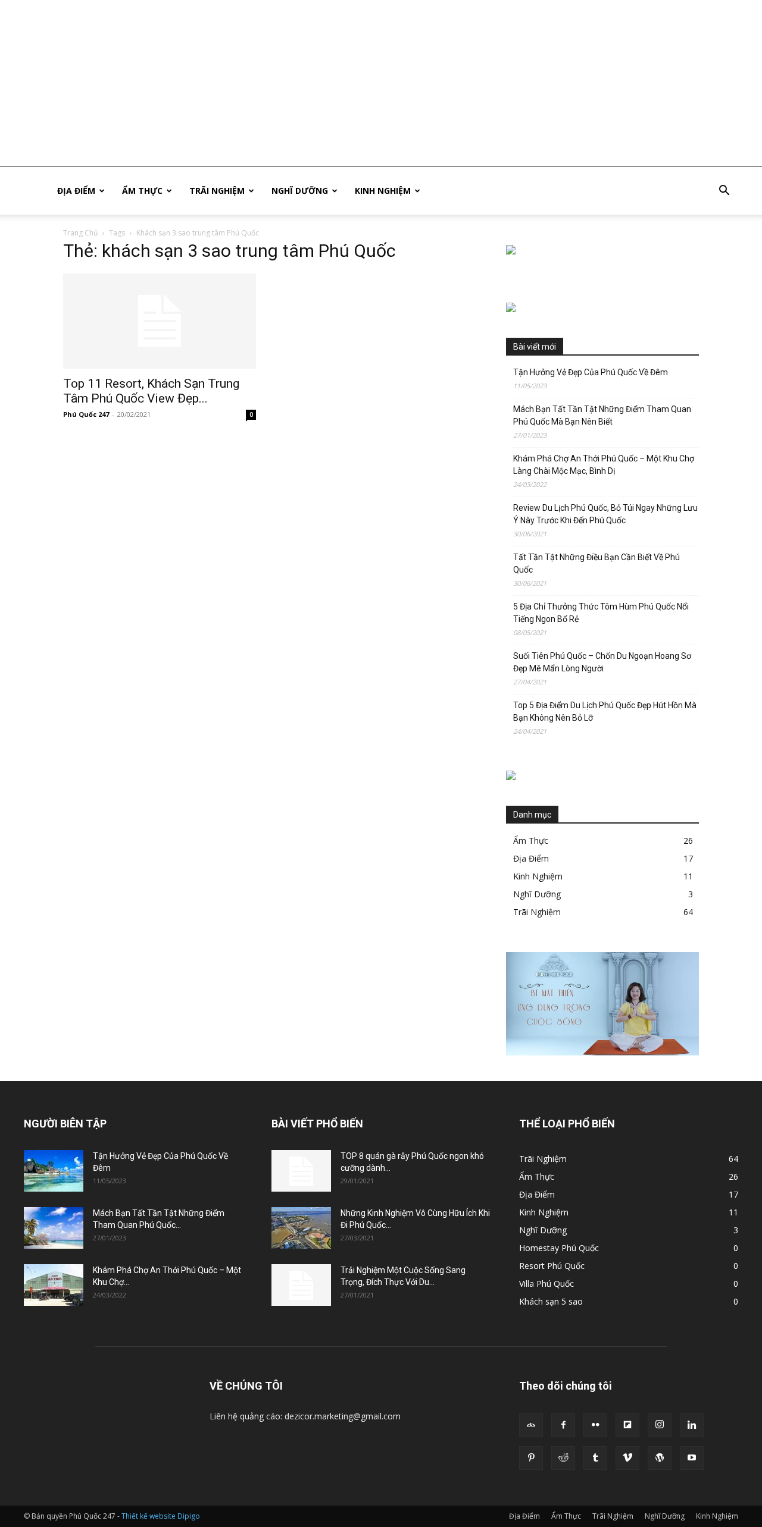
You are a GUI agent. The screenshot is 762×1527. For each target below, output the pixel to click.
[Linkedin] (692, 1425)
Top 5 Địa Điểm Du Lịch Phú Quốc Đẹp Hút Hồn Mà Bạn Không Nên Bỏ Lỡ (605, 711)
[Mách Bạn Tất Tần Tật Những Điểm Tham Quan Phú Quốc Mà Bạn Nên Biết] (53, 1228)
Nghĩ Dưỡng (299, 190)
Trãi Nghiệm (217, 190)
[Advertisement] (357, 83)
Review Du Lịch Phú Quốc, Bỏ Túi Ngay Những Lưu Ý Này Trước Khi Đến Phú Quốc (605, 514)
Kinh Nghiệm (383, 190)
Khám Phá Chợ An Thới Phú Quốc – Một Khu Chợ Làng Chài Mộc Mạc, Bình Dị (603, 465)
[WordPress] (660, 1458)
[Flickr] (595, 1425)
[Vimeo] (627, 1458)
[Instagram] (660, 1425)
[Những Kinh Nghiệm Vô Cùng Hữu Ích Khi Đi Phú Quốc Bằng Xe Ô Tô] (301, 1228)
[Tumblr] (595, 1458)
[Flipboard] (627, 1425)
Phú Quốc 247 (86, 414)
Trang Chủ (80, 233)
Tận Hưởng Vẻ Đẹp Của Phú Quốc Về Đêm (590, 372)
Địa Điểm (76, 190)
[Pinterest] (531, 1458)
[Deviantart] (531, 1425)
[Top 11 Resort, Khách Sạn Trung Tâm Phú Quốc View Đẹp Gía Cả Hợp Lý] (159, 321)
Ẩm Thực (142, 190)
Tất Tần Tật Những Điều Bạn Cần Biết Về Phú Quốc (596, 563)
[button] (724, 191)
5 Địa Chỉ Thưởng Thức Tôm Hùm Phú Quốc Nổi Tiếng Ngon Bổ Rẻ (601, 613)
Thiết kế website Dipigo (160, 1516)
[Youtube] (692, 1458)
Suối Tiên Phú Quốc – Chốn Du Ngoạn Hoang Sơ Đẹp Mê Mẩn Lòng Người (602, 662)
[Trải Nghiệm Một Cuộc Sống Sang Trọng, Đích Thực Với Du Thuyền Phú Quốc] (301, 1285)
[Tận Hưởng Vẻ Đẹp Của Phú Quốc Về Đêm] (53, 1171)
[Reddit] (563, 1458)
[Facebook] (563, 1425)
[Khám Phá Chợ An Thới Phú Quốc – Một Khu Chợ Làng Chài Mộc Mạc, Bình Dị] (53, 1285)
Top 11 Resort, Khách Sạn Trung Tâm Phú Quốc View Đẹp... (151, 391)
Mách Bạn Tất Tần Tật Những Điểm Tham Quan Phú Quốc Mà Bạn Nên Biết (602, 415)
